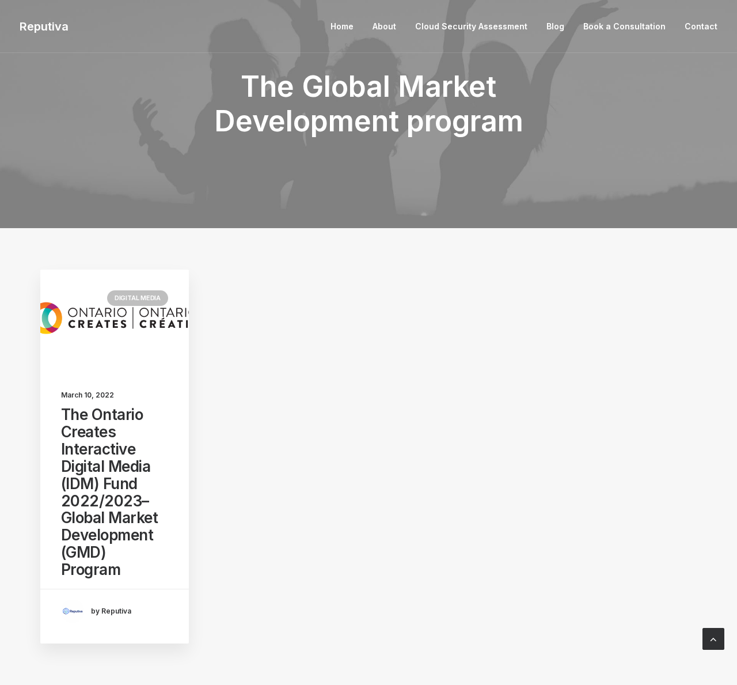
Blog (555, 26)
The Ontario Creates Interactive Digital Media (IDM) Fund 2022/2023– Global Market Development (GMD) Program (109, 492)
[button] (114, 319)
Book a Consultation (624, 26)
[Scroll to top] (713, 638)
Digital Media (138, 298)
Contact (701, 26)
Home (342, 26)
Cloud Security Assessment (471, 26)
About (384, 26)
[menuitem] (346, 26)
